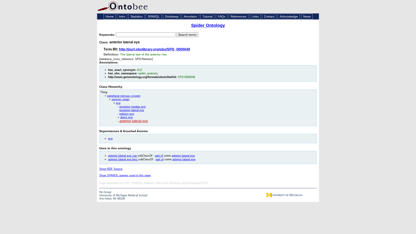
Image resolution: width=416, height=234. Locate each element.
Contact (269, 16)
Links (255, 16)
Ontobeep (172, 16)
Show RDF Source (110, 169)
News (307, 16)
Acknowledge (289, 16)
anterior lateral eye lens (123, 159)
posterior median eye (132, 106)
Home (110, 16)
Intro (122, 16)
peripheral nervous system (123, 96)
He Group (105, 192)
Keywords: (107, 34)
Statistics (136, 16)
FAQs (221, 16)
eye (118, 103)
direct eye (126, 117)
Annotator (190, 16)
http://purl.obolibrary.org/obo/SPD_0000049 (154, 49)
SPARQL (154, 16)
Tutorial (207, 16)
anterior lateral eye (133, 121)
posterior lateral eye (131, 110)
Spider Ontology (208, 25)
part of (159, 155)
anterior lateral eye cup (123, 155)
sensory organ (120, 99)
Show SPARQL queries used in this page (125, 175)
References (238, 16)
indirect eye (126, 113)
